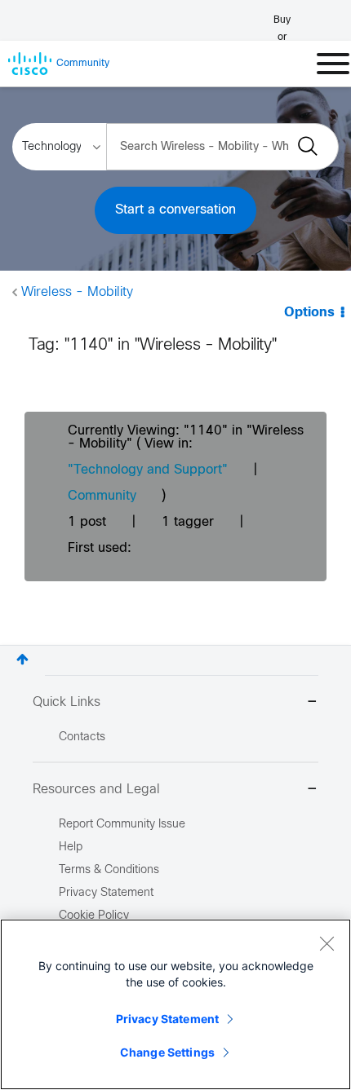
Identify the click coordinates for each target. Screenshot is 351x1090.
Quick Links (66, 702)
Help (70, 847)
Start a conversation (175, 210)
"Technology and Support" (148, 470)
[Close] (326, 943)
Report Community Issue (122, 824)
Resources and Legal (96, 789)
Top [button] (22, 659)
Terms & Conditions (109, 870)
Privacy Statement (167, 1019)
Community (102, 496)
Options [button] (309, 313)
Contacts (82, 737)
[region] (175, 1004)
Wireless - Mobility (77, 292)
